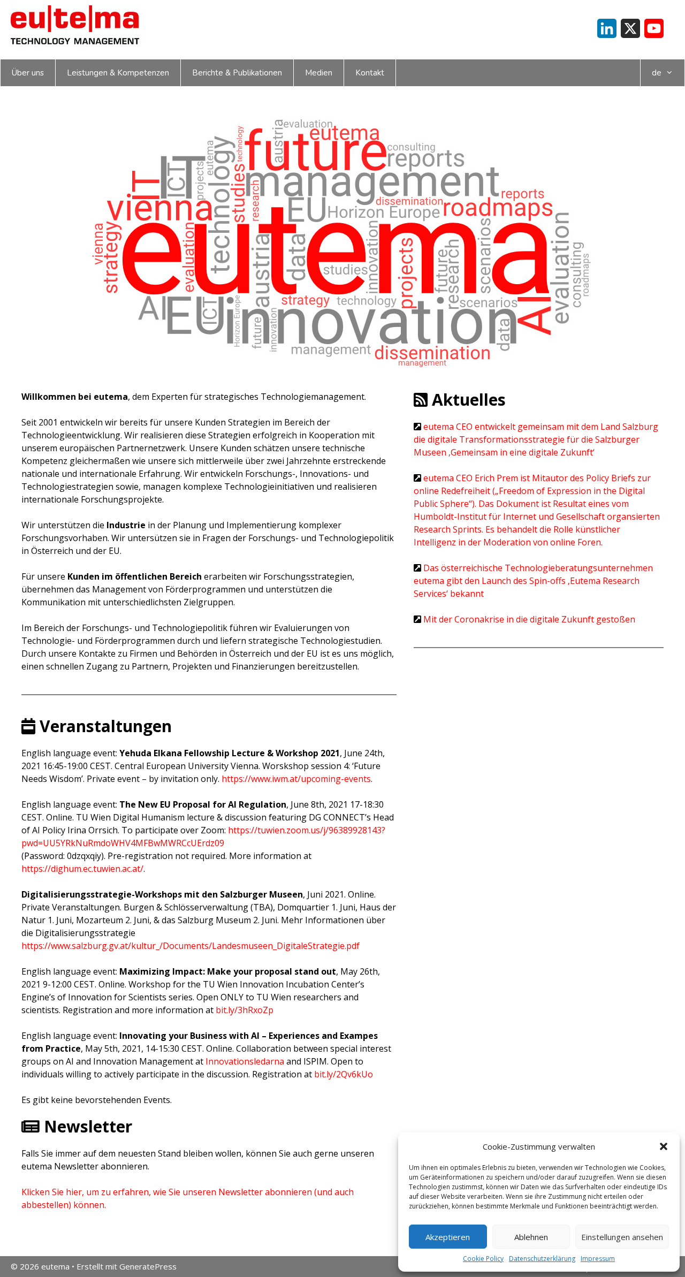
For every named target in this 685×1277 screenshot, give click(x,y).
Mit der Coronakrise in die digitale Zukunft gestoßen (529, 619)
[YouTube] (654, 28)
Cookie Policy (483, 1258)
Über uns (28, 72)
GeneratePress (148, 1266)
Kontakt (369, 72)
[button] (663, 1146)
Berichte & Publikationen (237, 72)
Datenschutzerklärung (542, 1258)
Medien (318, 72)
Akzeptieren (447, 1237)
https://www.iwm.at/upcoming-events (296, 779)
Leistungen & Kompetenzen (118, 72)
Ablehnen (531, 1237)
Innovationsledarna (245, 1061)
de (656, 72)
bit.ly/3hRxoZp (244, 1010)
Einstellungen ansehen (622, 1237)
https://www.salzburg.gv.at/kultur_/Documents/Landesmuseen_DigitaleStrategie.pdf (190, 946)
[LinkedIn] (606, 28)
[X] (630, 28)
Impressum (598, 1258)
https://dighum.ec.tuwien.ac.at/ (82, 869)
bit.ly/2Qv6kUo (343, 1074)
